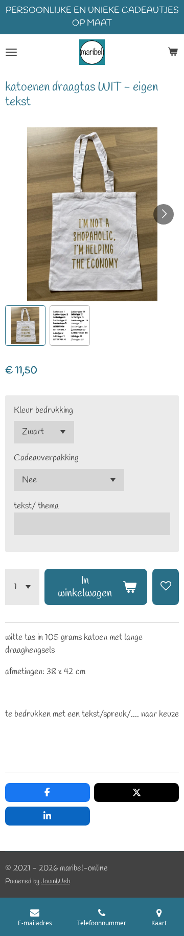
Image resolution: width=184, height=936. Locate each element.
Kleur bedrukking (43, 410)
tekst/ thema (36, 506)
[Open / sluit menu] (11, 52)
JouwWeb (55, 881)
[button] (25, 325)
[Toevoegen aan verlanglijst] (165, 587)
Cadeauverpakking (46, 458)
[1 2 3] (22, 587)
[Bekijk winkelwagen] (173, 52)
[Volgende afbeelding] (163, 214)
